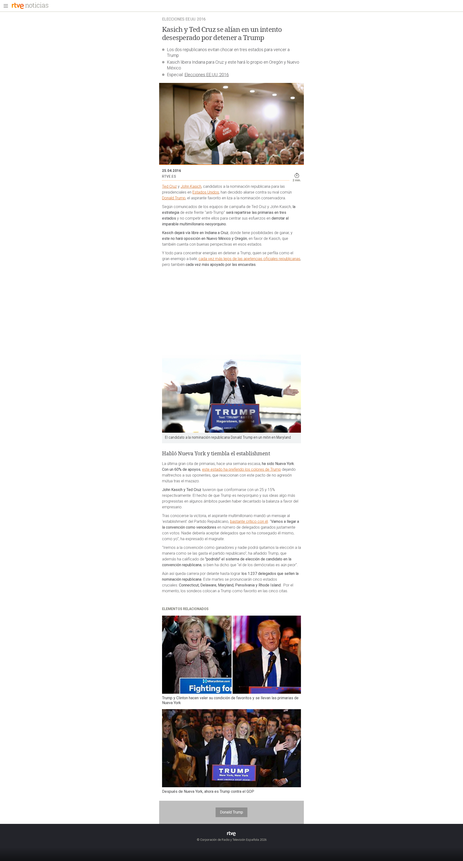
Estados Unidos (205, 192)
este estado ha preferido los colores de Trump (241, 469)
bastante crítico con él (249, 521)
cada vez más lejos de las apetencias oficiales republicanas (249, 258)
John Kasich (191, 186)
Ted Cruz (169, 186)
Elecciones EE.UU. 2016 (206, 74)
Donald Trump (173, 198)
